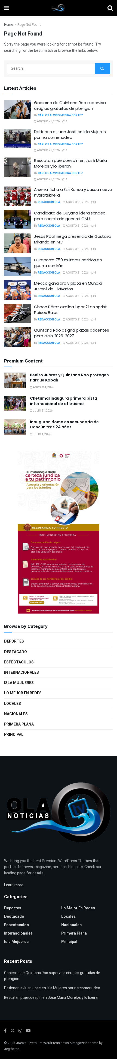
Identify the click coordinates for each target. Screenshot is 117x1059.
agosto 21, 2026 (48, 121)
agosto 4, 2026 (43, 387)
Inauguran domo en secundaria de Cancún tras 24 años (64, 424)
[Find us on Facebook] (5, 1031)
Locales (12, 704)
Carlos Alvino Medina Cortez (60, 115)
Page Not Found (29, 24)
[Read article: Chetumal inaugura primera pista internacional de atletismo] (15, 403)
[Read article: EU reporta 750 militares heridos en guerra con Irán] (17, 267)
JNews (21, 1043)
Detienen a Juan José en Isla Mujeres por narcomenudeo (70, 134)
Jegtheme (12, 1049)
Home (8, 24)
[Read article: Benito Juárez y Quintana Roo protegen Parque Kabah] (15, 380)
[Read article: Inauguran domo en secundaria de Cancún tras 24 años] (15, 427)
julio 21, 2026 (42, 411)
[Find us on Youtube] (28, 1031)
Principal (13, 734)
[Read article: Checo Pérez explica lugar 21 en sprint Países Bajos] (17, 313)
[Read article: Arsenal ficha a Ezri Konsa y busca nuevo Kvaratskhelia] (17, 196)
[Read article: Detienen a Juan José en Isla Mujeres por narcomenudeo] (17, 138)
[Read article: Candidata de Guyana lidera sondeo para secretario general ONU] (17, 220)
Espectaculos (19, 662)
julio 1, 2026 (41, 434)
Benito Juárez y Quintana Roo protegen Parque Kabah (69, 377)
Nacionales (16, 714)
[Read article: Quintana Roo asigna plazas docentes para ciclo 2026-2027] (17, 337)
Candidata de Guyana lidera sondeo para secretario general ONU (70, 216)
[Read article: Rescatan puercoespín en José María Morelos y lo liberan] (17, 167)
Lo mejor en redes (23, 693)
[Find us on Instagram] (20, 1031)
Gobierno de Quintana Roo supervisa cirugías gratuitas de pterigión (70, 105)
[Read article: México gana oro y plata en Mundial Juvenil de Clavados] (17, 290)
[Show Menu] (6, 8)
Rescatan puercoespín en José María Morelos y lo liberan (70, 163)
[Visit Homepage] (58, 8)
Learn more (13, 885)
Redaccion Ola (49, 202)
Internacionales (21, 672)
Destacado (15, 652)
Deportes (14, 641)
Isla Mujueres (19, 683)
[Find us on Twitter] (12, 1031)
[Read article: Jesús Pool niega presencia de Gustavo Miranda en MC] (17, 243)
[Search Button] (110, 8)
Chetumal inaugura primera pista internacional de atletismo (63, 401)
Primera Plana (19, 724)
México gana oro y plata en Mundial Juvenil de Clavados (68, 286)
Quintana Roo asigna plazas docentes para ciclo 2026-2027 (71, 333)
